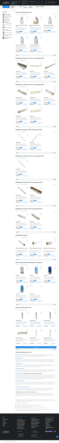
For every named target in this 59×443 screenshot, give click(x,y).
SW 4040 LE (32, 71)
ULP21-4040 (18, 71)
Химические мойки (19, 373)
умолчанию (22, 14)
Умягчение (46, 423)
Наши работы (30, 7)
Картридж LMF (18, 320)
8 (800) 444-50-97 (32, 1)
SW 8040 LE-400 (19, 97)
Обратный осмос (18, 354)
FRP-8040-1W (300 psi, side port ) (50, 249)
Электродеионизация (48, 419)
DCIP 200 (31, 275)
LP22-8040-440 (33, 97)
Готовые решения (19, 419)
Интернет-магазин (5, 419)
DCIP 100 (17, 275)
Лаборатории (33, 427)
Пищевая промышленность (35, 423)
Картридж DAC (33, 320)
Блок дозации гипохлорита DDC (35, 26)
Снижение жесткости (20, 427)
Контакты (42, 6)
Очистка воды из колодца (20, 424)
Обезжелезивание (47, 422)
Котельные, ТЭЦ (33, 418)
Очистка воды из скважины (21, 423)
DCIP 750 (17, 294)
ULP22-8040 (46, 97)
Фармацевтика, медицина (35, 426)
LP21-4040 (46, 71)
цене (25, 14)
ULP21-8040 (18, 116)
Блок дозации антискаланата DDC (21, 26)
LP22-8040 (32, 116)
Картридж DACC (47, 320)
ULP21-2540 (18, 169)
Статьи (20, 6)
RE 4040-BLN (18, 195)
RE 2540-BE (32, 142)
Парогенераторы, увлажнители (35, 422)
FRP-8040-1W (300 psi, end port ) (36, 249)
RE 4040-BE (32, 195)
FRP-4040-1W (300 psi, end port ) (22, 249)
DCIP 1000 (32, 294)
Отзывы (37, 6)
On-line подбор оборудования (21, 420)
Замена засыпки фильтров (20, 428)
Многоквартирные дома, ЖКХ (35, 419)
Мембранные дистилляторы (49, 418)
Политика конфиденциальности (53, 441)
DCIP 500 (45, 275)
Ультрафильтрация (48, 426)
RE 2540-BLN (18, 142)
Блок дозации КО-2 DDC (48, 25)
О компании (25, 7)
